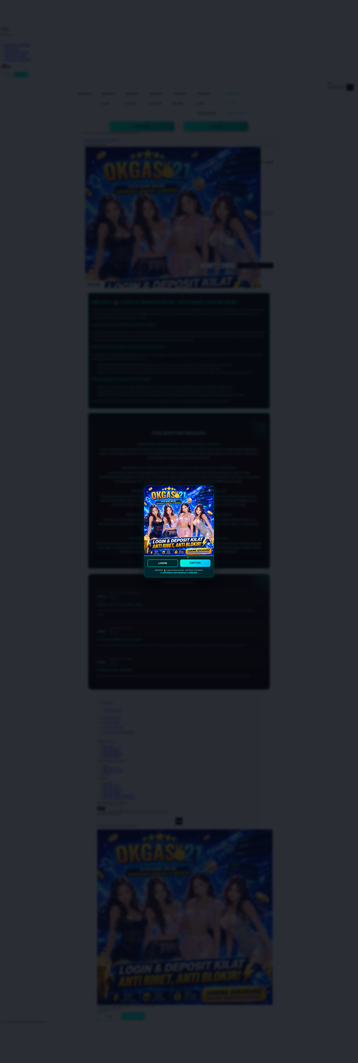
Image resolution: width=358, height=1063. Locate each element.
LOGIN (162, 563)
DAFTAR (195, 562)
